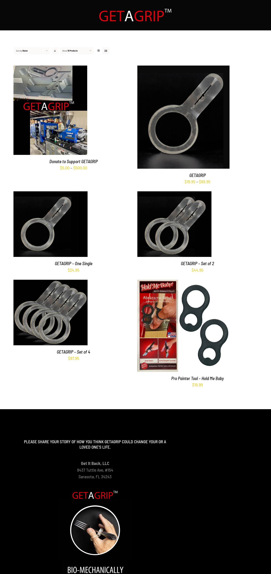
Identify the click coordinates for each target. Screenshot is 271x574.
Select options (42, 111)
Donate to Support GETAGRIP (73, 161)
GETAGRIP (197, 175)
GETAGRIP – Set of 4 (73, 351)
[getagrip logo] (135, 10)
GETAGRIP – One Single (73, 263)
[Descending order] (55, 51)
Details (64, 111)
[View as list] (106, 50)
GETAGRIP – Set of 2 (197, 263)
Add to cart (41, 225)
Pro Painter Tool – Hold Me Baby (197, 378)
